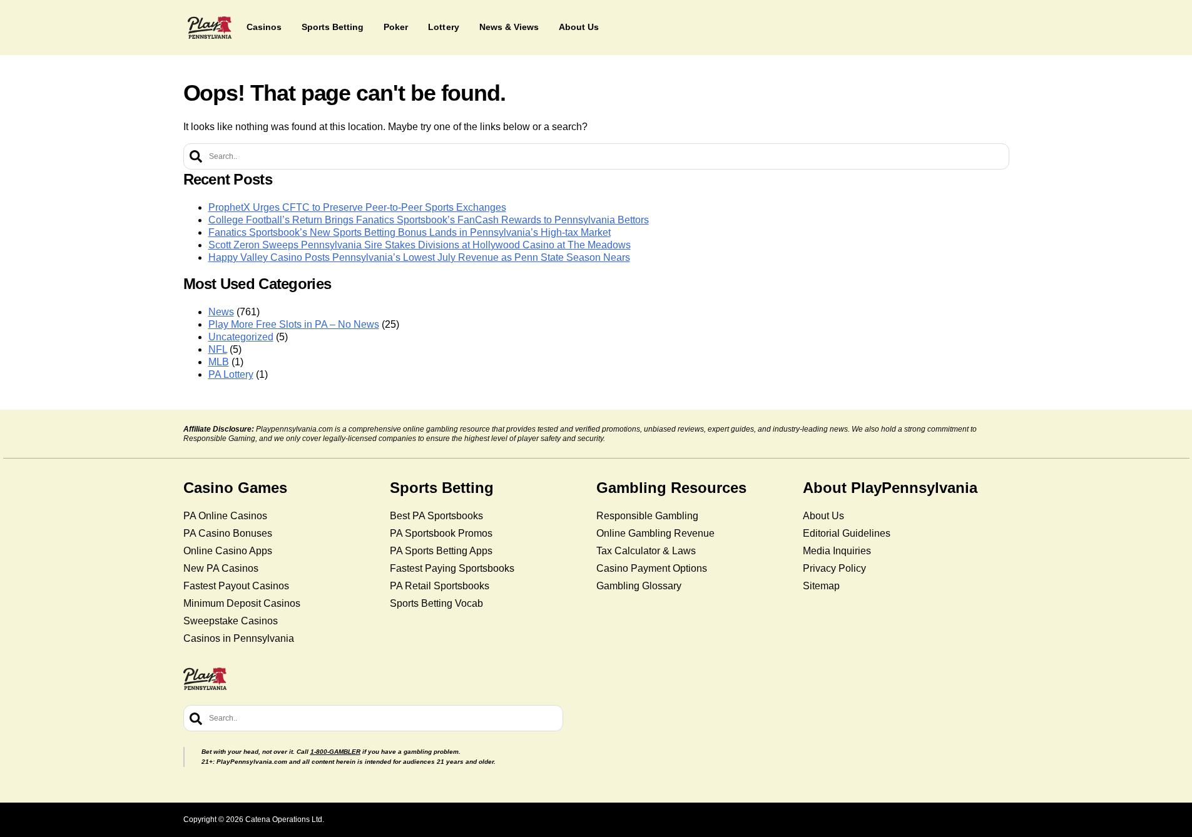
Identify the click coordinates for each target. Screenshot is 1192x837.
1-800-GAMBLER (335, 751)
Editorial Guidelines (846, 533)
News (221, 312)
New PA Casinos (220, 568)
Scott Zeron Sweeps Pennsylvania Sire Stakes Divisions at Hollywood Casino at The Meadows (419, 245)
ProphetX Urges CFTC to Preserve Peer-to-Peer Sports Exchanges (357, 207)
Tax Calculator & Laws (646, 550)
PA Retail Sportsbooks (439, 586)
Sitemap (821, 586)
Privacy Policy (834, 568)
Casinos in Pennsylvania (238, 638)
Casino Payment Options (651, 568)
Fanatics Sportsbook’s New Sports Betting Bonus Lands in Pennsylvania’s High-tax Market (409, 232)
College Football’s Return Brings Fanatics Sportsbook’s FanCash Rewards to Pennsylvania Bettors (428, 220)
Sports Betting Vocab (436, 603)
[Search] (195, 156)
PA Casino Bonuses (227, 533)
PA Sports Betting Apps (441, 550)
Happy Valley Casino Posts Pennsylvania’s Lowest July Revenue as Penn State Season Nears (419, 257)
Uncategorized (240, 337)
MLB (218, 362)
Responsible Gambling (647, 515)
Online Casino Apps (227, 550)
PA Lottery (230, 374)
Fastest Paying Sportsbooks (452, 568)
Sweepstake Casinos (230, 621)
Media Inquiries (837, 550)
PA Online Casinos (225, 515)
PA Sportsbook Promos (441, 533)
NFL (217, 349)
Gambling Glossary (638, 586)
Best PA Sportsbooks (436, 515)
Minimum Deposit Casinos (241, 603)
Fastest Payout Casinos (236, 586)
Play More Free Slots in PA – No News (293, 324)
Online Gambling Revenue (655, 533)
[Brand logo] (210, 27)
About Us (823, 515)
